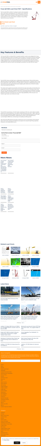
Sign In (2, 402)
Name (3, 143)
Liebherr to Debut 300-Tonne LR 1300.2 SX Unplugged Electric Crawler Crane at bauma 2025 (10, 327)
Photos (2, 376)
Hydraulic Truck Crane (5, 422)
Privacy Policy (6, 439)
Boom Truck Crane (5, 415)
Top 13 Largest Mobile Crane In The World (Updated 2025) (10, 198)
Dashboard (3, 392)
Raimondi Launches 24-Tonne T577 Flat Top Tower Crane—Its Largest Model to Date (30, 327)
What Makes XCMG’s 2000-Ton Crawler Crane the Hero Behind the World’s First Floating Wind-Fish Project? (10, 318)
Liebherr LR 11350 (25, 255)
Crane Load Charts (6, 6)
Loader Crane (3, 425)
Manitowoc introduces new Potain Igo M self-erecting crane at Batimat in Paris (10, 339)
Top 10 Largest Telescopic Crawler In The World (3, 190)
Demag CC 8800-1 (35, 266)
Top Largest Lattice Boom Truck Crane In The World (4, 197)
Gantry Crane (3, 419)
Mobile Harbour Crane (5, 428)
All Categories (4, 393)
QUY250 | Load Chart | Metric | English (9, 25)
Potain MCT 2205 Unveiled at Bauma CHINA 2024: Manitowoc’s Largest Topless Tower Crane (9, 333)
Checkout (3, 396)
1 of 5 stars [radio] (2, 136)
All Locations (3, 395)
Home (2, 6)
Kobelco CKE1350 (15, 266)
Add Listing (3, 385)
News (2, 366)
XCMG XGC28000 (5, 255)
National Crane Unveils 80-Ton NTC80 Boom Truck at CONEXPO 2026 (30, 299)
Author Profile (4, 390)
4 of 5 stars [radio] (6, 136)
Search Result (4, 383)
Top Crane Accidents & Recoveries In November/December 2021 (11, 207)
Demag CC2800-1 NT (15, 255)
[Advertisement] (34, 26)
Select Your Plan (4, 403)
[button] (36, 2)
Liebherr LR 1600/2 (35, 255)
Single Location (4, 387)
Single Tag (3, 389)
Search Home (4, 382)
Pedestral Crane (4, 432)
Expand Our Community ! (6, 371)
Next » (23, 322)
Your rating (3, 134)
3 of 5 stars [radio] (5, 136)
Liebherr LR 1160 (5, 266)
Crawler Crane (12, 6)
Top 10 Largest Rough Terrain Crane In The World (11, 190)
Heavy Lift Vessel (4, 421)
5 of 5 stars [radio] (8, 136)
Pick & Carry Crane (5, 434)
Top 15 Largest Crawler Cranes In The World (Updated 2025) (4, 207)
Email (2, 147)
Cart (2, 380)
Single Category (4, 386)
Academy (3, 412)
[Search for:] (20, 360)
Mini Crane (3, 426)
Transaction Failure (5, 399)
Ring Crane (3, 435)
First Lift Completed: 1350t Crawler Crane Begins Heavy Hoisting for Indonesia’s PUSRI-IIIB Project (29, 318)
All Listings (3, 400)
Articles (2, 367)
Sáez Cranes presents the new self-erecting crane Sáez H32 (29, 339)
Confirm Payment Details (6, 406)
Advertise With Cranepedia (6, 373)
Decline (24, 442)
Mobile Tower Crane (5, 429)
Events (2, 418)
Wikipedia (3, 370)
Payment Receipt (4, 398)
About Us (3, 379)
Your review (4, 138)
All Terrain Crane (4, 377)
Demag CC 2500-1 (25, 266)
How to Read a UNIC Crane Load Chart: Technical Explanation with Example (11, 163)
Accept (17, 442)
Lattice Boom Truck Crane (6, 424)
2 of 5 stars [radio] (3, 136)
